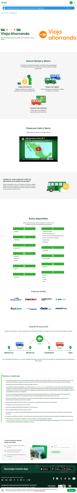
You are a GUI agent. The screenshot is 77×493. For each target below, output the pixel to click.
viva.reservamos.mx (41, 387)
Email (55, 445)
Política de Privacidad (39, 490)
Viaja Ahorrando (13, 13)
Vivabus (20, 359)
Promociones (4, 13)
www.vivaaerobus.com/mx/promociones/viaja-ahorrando (20, 420)
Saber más (40, 8)
